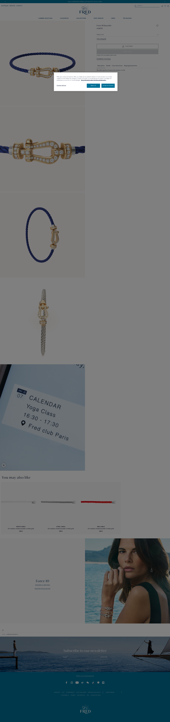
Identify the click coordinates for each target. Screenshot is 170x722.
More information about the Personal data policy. (93, 80)
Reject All (93, 85)
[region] (86, 81)
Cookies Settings (61, 85)
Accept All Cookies (108, 85)
